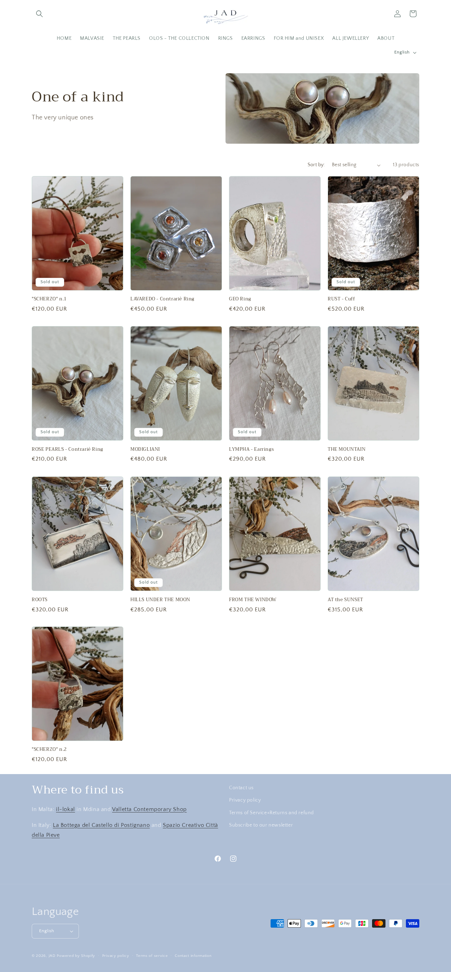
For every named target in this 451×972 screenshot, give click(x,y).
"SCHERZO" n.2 (49, 750)
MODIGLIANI (145, 450)
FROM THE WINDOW (253, 600)
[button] (39, 13)
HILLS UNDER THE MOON (160, 600)
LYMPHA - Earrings (251, 450)
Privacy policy (245, 800)
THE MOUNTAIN (346, 450)
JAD (53, 956)
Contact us (241, 788)
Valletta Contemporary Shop (149, 809)
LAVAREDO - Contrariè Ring (162, 300)
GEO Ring (240, 300)
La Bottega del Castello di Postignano (101, 825)
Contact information (193, 955)
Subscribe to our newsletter (261, 825)
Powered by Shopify (76, 956)
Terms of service (152, 955)
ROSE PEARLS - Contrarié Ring (67, 450)
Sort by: (316, 165)
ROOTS (40, 600)
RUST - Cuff (341, 300)
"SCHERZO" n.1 (49, 300)
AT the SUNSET (345, 600)
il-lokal (65, 809)
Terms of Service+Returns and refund (271, 812)
